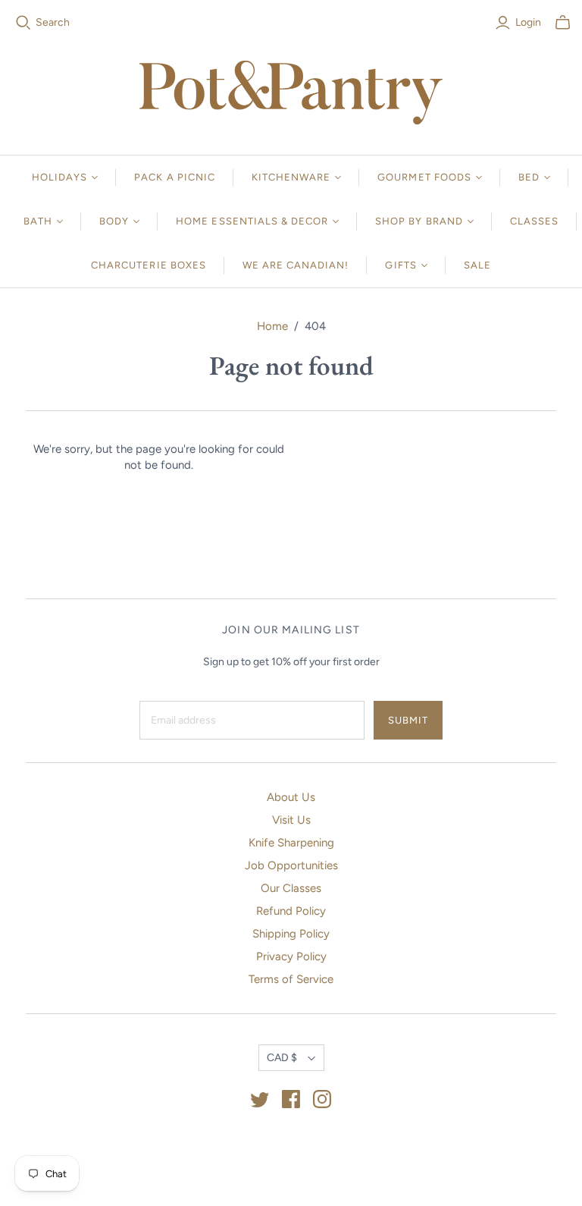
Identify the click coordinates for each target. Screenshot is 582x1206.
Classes (534, 221)
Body (114, 221)
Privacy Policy (291, 956)
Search (53, 22)
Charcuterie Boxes (148, 265)
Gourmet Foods (424, 177)
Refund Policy (291, 911)
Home (272, 326)
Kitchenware (291, 177)
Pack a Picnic (174, 177)
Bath (37, 221)
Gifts (400, 265)
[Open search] (23, 22)
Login (528, 22)
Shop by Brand (419, 221)
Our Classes (291, 888)
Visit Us (291, 820)
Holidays (59, 177)
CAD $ (282, 1057)
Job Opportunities (291, 865)
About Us (291, 797)
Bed (529, 177)
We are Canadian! (295, 265)
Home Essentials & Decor (252, 221)
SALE (477, 265)
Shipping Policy (291, 934)
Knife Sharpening (291, 843)
